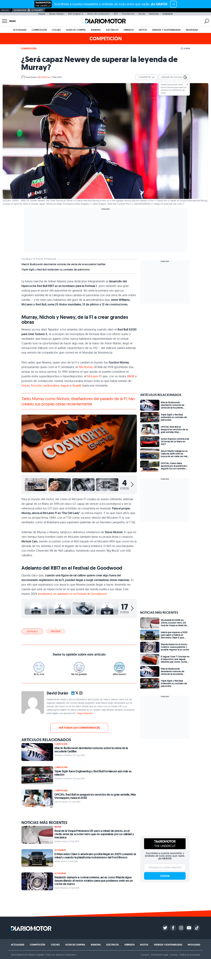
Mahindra (154, 13)
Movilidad (192, 29)
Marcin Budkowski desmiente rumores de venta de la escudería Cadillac (63, 264)
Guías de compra (76, 29)
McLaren (93, 376)
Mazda (41, 13)
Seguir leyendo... (85, 713)
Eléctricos (112, 29)
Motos (143, 29)
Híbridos (129, 29)
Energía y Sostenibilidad (166, 29)
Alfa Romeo (86, 367)
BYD (116, 13)
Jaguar (65, 385)
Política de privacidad (189, 954)
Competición (39, 29)
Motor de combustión (98, 13)
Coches (56, 29)
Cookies (174, 954)
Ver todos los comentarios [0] (79, 727)
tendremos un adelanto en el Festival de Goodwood (72, 594)
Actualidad (19, 29)
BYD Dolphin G (75, 13)
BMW (131, 376)
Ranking (96, 29)
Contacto (144, 954)
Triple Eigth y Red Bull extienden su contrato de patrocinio (55, 269)
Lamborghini (51, 385)
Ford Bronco (128, 13)
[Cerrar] (187, 84)
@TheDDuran (44, 77)
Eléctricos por (20, 10)
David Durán (31, 77)
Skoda (142, 13)
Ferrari (25, 385)
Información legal (159, 954)
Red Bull (55, 631)
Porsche (36, 385)
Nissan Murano (56, 13)
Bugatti (77, 385)
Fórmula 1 (32, 631)
